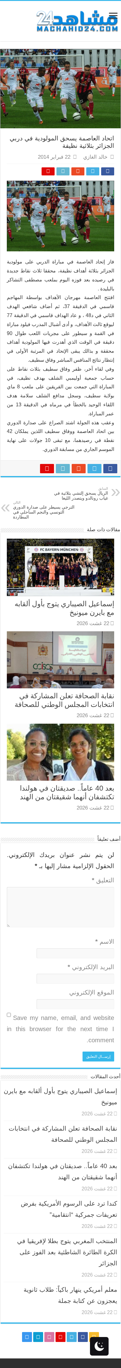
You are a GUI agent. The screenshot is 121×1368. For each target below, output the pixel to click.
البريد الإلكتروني (91, 967)
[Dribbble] (49, 1337)
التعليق (103, 880)
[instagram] (27, 1337)
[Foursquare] (38, 1337)
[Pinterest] (60, 1337)
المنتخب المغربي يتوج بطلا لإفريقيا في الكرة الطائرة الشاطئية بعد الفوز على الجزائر (67, 1252)
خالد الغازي (95, 157)
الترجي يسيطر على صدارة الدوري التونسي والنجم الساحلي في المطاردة (43, 510)
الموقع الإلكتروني (91, 992)
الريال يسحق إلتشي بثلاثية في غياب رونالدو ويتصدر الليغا (81, 494)
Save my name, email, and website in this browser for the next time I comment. (60, 1029)
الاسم (104, 941)
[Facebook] (83, 1337)
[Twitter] (72, 1337)
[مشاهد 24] (76, 20)
